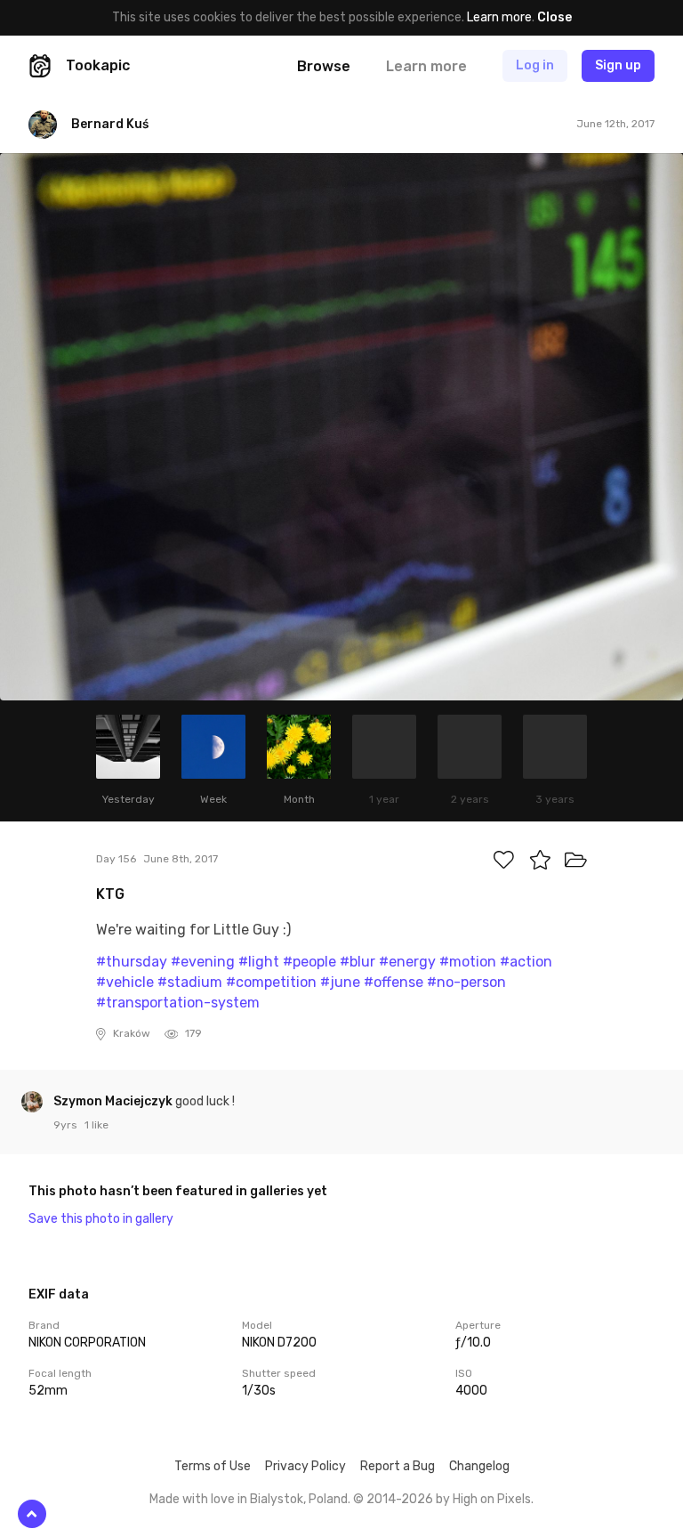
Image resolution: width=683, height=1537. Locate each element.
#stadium (189, 982)
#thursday (131, 961)
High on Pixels (492, 1499)
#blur (357, 961)
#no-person (466, 982)
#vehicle (125, 982)
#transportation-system (178, 1002)
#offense (393, 982)
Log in (535, 65)
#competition (271, 982)
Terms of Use (212, 1466)
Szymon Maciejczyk (114, 1101)
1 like (96, 1125)
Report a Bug (397, 1466)
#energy (407, 961)
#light (258, 961)
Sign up (618, 65)
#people (309, 961)
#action (526, 961)
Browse (323, 66)
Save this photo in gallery (100, 1218)
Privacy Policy (305, 1466)
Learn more (499, 17)
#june (340, 982)
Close (554, 17)
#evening (203, 961)
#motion (467, 961)
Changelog (479, 1466)
